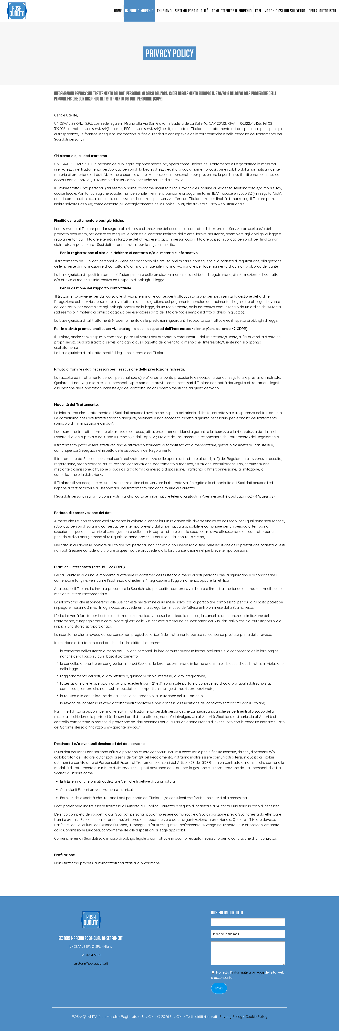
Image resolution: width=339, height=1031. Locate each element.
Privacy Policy (230, 1016)
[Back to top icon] (320, 1023)
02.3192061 (93, 955)
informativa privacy (248, 972)
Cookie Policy (256, 1016)
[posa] (17, 11)
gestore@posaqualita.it (91, 963)
